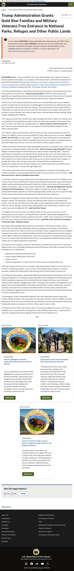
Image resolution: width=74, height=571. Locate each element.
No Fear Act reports (45, 531)
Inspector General (45, 528)
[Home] (3, 4)
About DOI (5, 515)
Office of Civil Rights (9, 535)
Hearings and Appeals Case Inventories (52, 525)
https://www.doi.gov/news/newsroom (21, 51)
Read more (10, 398)
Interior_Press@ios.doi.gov (63, 71)
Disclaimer (5, 528)
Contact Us (5, 522)
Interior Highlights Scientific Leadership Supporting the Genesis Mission (18, 362)
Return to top (6, 507)
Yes (8, 494)
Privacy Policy (6, 538)
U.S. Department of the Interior (37, 4)
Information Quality (8, 531)
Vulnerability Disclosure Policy (49, 535)
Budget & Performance (46, 515)
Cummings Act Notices (46, 518)
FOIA (40, 522)
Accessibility (6, 518)
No (15, 494)
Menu (71, 4)
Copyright (5, 525)
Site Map (5, 541)
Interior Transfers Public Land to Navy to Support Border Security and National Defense (36, 443)
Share (66, 15)
